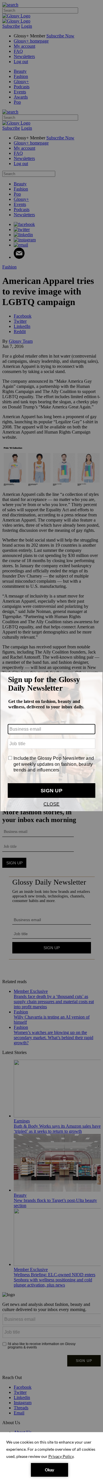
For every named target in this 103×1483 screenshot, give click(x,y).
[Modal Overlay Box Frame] (51, 741)
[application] (51, 1457)
